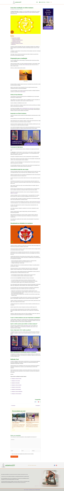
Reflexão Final (13, 44)
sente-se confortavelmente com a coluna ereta (26, 108)
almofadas (26, 64)
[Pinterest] (38, 401)
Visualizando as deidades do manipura (17, 43)
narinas (39, 201)
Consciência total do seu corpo (15, 42)
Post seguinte (38, 405)
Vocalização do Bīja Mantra (16, 41)
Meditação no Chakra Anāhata (16, 387)
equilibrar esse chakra (28, 12)
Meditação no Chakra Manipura (16, 389)
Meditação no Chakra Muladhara (16, 393)
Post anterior (13, 405)
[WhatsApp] (40, 401)
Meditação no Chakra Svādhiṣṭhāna (17, 391)
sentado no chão (27, 325)
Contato (27, 489)
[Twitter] (36, 401)
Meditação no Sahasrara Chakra (16, 378)
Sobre (25, 489)
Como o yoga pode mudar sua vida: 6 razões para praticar (18, 422)
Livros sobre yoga (30, 489)
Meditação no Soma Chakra (16, 380)
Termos (34, 489)
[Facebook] (35, 401)
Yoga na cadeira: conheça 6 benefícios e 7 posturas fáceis (32, 422)
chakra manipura (22, 91)
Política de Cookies (37, 489)
